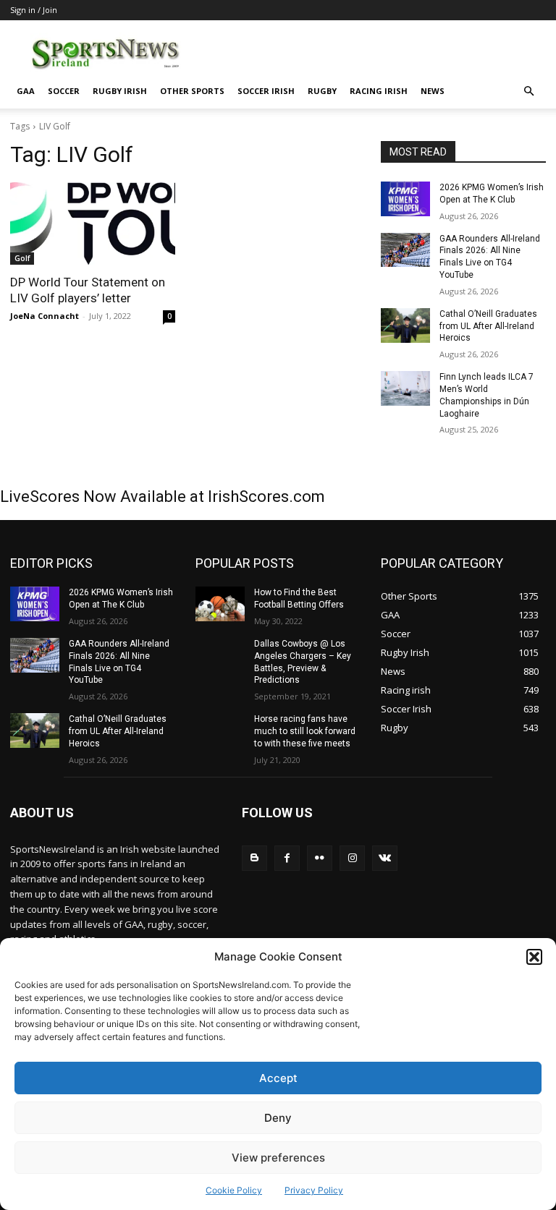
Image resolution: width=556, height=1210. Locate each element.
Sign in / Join (33, 9)
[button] (534, 957)
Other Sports (192, 90)
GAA (26, 90)
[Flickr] (319, 858)
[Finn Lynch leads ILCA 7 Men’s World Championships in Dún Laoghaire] (405, 388)
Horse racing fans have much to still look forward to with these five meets (304, 731)
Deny (278, 1118)
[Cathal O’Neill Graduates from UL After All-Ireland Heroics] (405, 325)
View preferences (278, 1157)
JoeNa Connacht (44, 315)
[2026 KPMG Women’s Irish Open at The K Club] (405, 199)
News (433, 90)
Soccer (64, 90)
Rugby (322, 90)
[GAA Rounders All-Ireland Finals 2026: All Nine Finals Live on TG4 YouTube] (405, 250)
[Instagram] (352, 858)
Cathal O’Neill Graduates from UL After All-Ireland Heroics (488, 326)
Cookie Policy (234, 1190)
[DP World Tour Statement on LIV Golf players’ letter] (92, 223)
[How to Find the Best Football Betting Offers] (220, 604)
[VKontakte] (384, 858)
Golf (22, 258)
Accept (278, 1078)
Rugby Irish (120, 90)
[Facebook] (287, 858)
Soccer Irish (266, 90)
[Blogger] (254, 858)
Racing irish (379, 90)
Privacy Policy (314, 1190)
